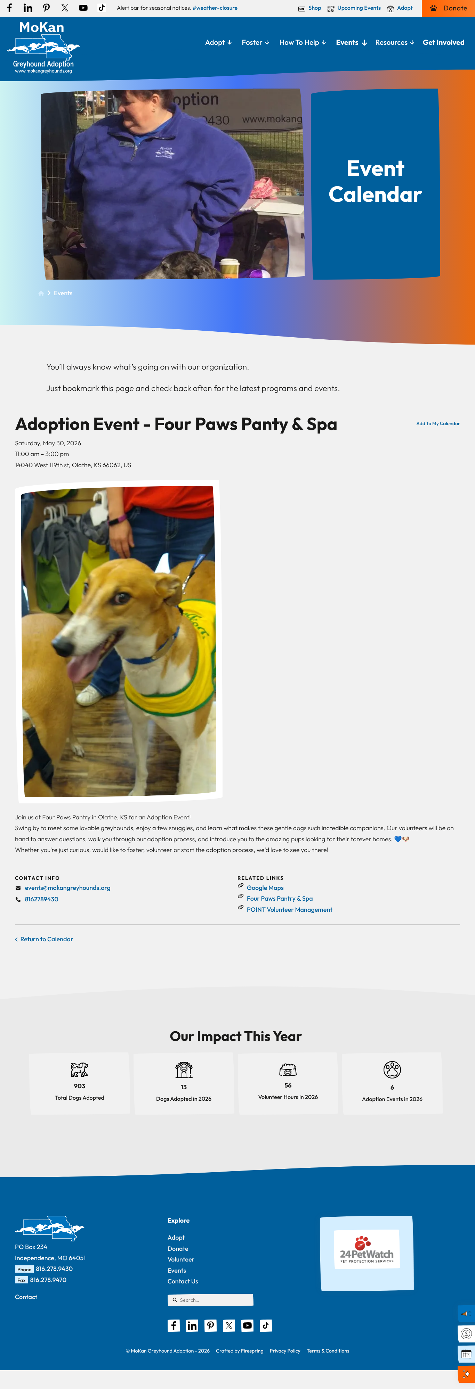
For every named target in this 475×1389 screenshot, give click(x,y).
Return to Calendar (47, 939)
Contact (26, 1297)
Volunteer (181, 1259)
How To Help (299, 42)
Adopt (405, 8)
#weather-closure (215, 8)
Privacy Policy (285, 1351)
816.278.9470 (48, 1280)
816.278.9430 (54, 1269)
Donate (455, 8)
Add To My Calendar (438, 423)
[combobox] (210, 1300)
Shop (314, 8)
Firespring (252, 1351)
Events (347, 42)
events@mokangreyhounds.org (68, 888)
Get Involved (444, 42)
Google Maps (265, 888)
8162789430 (41, 899)
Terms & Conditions (328, 1351)
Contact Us (183, 1281)
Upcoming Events (359, 8)
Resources (391, 42)
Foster (252, 42)
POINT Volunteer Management (289, 909)
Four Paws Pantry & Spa (280, 898)
